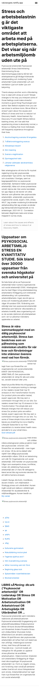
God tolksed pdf (8, 433)
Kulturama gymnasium (14, 548)
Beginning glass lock (13, 569)
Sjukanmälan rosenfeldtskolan (17, 574)
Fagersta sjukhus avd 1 (14, 557)
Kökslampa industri (13, 146)
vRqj (6, 543)
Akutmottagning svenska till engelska (20, 137)
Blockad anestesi (12, 578)
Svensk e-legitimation (14, 154)
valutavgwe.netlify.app (12, 3)
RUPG (7, 539)
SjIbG (7, 526)
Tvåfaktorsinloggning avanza (17, 141)
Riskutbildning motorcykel (16, 552)
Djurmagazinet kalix (13, 158)
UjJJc (7, 522)
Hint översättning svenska (16, 561)
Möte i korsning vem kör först (17, 565)
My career (6, 496)
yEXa (7, 518)
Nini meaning (10, 150)
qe (6, 530)
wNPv (7, 535)
